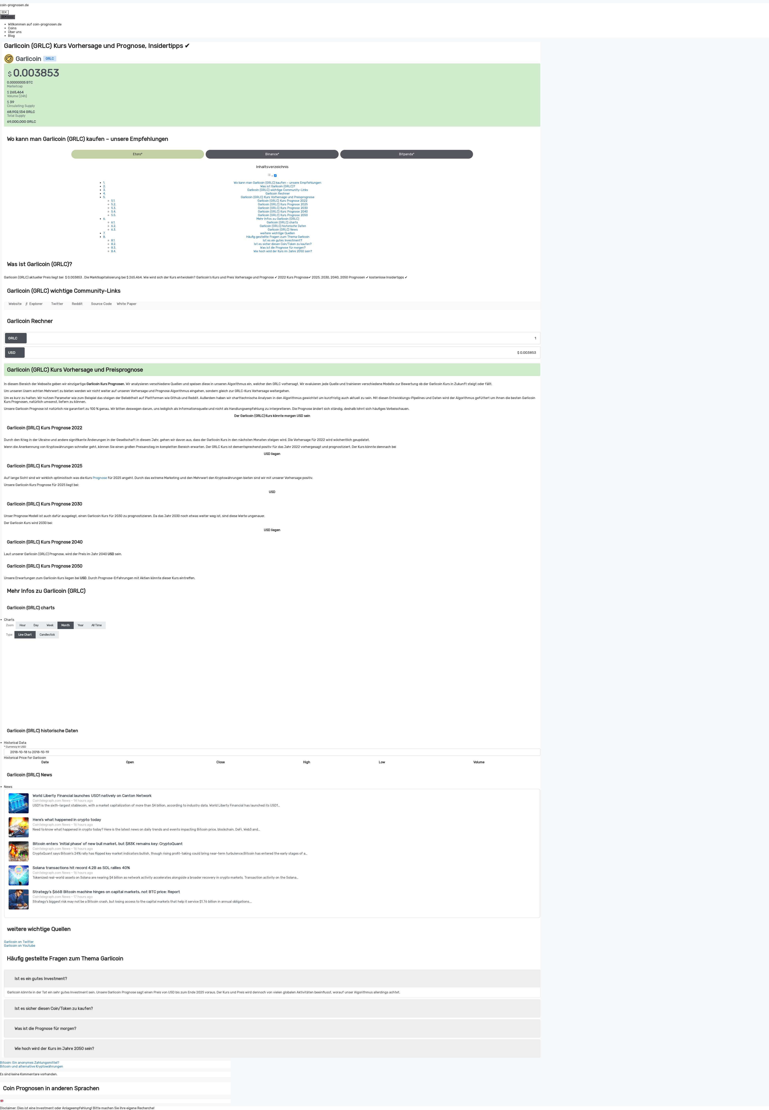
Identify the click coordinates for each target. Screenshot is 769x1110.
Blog (11, 36)
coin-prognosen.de (14, 5)
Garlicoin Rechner (278, 193)
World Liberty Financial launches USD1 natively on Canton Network (92, 795)
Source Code (101, 304)
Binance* (272, 154)
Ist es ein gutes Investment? (282, 240)
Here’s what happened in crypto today (67, 819)
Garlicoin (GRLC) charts (282, 222)
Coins (12, 28)
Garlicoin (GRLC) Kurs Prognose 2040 (283, 211)
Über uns (14, 32)
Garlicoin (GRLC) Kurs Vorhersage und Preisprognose (277, 197)
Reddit (77, 304)
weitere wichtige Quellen (277, 233)
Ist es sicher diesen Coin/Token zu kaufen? (283, 244)
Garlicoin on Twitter (19, 942)
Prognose (100, 478)
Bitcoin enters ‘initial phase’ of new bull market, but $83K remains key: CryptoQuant (108, 843)
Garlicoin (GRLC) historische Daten (283, 226)
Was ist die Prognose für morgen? (283, 247)
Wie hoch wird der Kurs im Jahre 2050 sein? (283, 251)
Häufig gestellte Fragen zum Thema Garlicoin (277, 237)
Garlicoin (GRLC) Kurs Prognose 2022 (282, 201)
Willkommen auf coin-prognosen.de (34, 24)
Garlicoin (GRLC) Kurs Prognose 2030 (283, 208)
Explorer (35, 304)
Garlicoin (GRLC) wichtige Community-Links (277, 190)
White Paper (126, 304)
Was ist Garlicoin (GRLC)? (277, 186)
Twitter (56, 304)
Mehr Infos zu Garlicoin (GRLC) (277, 219)
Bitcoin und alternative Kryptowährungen (31, 1066)
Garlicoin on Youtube (19, 946)
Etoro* (137, 154)
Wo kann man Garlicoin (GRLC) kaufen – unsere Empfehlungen (277, 182)
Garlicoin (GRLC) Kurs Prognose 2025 (283, 204)
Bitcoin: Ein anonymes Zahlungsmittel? (29, 1063)
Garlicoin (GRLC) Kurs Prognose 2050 (283, 215)
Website (15, 304)
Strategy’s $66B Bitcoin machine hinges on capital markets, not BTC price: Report (106, 891)
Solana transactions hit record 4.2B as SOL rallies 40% (81, 867)
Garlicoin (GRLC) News (283, 229)
